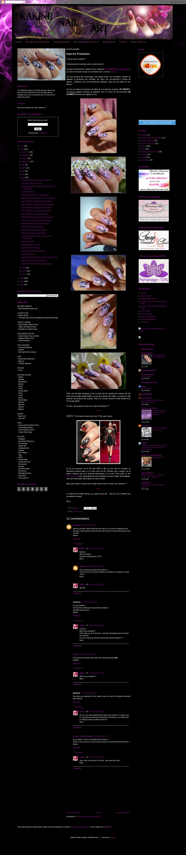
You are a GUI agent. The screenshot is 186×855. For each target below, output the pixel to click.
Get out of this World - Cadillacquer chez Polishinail (159, 412)
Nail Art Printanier (28, 192)
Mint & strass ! (146, 388)
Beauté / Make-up (138, 42)
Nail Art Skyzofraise (149, 408)
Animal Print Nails (158, 457)
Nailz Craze (145, 426)
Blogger (112, 837)
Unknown (76, 525)
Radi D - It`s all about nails (151, 455)
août (23, 165)
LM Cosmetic (145, 311)
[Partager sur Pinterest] (95, 508)
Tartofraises (146, 483)
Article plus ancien (123, 813)
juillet (24, 168)
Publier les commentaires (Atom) (89, 817)
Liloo (143, 386)
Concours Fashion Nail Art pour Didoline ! (37, 220)
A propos (144, 135)
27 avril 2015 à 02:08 (89, 525)
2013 (22, 281)
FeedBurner (42, 133)
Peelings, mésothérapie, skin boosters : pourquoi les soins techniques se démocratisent (154, 447)
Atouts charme (146, 296)
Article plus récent (73, 813)
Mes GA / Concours (148, 143)
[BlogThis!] (87, 508)
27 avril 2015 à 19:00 (87, 654)
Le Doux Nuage (146, 314)
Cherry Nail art (147, 353)
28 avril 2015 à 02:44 (95, 566)
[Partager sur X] (90, 508)
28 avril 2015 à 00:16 (97, 712)
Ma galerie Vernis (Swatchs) (37, 42)
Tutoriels (123, 42)
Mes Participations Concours (86, 42)
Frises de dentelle (28, 241)
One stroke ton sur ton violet (32, 183)
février (24, 271)
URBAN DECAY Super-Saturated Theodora (38, 217)
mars (24, 268)
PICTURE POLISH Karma (31, 245)
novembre (26, 155)
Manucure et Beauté (148, 316)
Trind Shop (145, 322)
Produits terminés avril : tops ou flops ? (36, 195)
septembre (26, 161)
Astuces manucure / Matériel (151, 138)
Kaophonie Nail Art (148, 370)
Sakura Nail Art (147, 473)
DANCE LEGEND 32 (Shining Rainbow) (36, 180)
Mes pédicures (109, 42)
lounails (76, 654)
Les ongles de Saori (149, 382)
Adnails (143, 293)
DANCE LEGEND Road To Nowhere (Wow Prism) (40, 257)
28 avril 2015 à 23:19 (97, 584)
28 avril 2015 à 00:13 (97, 549)
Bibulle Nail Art (147, 349)
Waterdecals (145, 160)
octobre (25, 158)
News (143, 149)
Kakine (82, 549)
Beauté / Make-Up (147, 141)
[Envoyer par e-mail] (85, 508)
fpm (99, 837)
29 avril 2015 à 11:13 (101, 736)
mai (23, 174)
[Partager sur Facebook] (92, 508)
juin (23, 171)
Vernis (81, 511)
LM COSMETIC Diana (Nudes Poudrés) (36, 211)
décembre (26, 152)
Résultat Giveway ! (28, 254)
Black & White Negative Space (33, 227)
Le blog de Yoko (147, 374)
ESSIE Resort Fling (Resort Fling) (34, 261)
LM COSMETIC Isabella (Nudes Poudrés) (37, 201)
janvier (24, 274)
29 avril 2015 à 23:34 (97, 757)
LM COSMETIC (147, 394)
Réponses (79, 544)
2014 (22, 278)
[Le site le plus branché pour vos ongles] (154, 331)
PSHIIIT (144, 443)
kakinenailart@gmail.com (80, 827)
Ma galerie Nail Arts (61, 42)
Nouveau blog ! (146, 376)
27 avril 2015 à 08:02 (89, 602)
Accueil (18, 42)
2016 (22, 146)
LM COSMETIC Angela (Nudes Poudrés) (36, 208)
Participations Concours (149, 152)
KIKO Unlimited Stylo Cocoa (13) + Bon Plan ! (38, 198)
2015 (22, 149)
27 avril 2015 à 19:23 (89, 693)
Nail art (76, 511)
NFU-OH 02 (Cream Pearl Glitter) (34, 233)
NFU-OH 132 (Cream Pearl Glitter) (34, 230)
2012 (22, 284)
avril (23, 177)
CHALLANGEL (72, 476)
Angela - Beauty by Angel (83, 736)
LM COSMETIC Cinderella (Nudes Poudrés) (38, 205)
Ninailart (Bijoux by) (148, 319)
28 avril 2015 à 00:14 (97, 625)
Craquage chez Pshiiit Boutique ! (34, 251)
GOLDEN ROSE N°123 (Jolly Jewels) (35, 224)
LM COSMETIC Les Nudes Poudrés (35, 214)
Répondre (76, 539)
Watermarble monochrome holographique (37, 264)
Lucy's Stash (146, 398)
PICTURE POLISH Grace (31, 248)
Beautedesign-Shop (148, 299)
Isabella (114, 72)
